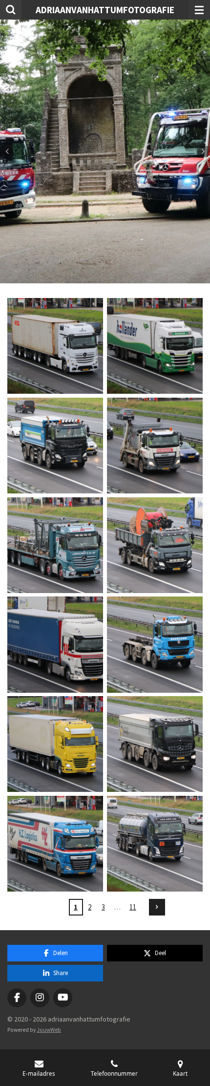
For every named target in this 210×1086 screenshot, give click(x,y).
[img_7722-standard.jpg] (55, 645)
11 (132, 907)
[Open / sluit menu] (199, 10)
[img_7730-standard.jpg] (55, 844)
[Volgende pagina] (157, 907)
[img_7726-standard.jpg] (55, 744)
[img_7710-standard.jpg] (55, 346)
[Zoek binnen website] (10, 10)
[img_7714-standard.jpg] (55, 445)
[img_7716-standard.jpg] (155, 445)
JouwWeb (49, 1029)
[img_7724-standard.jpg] (155, 645)
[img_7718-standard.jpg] (55, 545)
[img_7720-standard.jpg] (155, 545)
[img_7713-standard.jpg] (155, 346)
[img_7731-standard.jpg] (155, 844)
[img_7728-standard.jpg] (155, 744)
